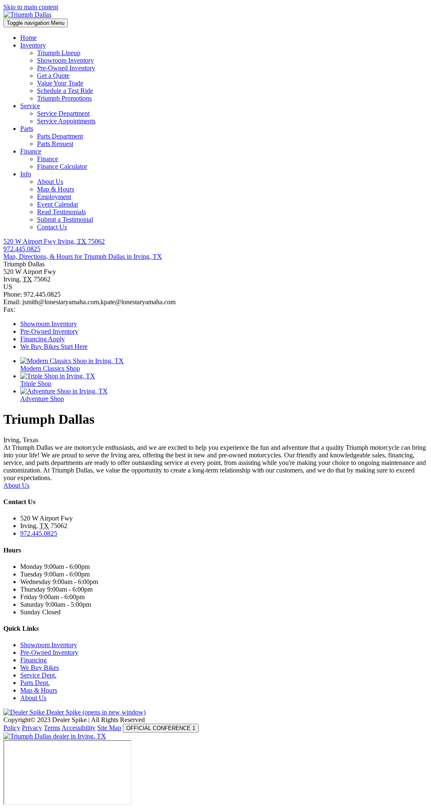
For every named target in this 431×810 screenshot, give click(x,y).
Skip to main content (30, 7)
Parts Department (60, 136)
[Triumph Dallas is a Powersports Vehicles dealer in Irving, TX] (27, 14)
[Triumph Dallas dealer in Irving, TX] (54, 736)
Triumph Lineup (58, 52)
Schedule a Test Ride (65, 90)
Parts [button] (26, 128)
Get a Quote (53, 75)
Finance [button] (30, 151)
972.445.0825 (38, 533)
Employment (54, 196)
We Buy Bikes (39, 667)
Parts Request (55, 143)
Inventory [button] (33, 45)
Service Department (63, 113)
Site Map (109, 727)
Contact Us (52, 227)
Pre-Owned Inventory (66, 68)
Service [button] (30, 105)
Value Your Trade (60, 83)
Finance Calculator (62, 166)
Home (28, 37)
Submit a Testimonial (65, 219)
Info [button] (25, 174)
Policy (11, 727)
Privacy (32, 727)
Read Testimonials (61, 211)
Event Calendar (57, 204)
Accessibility (78, 727)
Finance (47, 158)
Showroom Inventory (65, 60)
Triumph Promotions (64, 98)
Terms (52, 727)
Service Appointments (66, 121)
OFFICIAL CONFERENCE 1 (160, 728)
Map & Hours (55, 189)
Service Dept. (38, 675)
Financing (33, 660)
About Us (50, 181)
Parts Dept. (35, 682)
